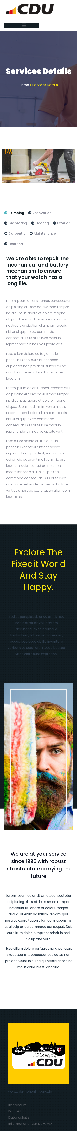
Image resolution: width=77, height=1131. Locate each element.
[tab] (14, 213)
